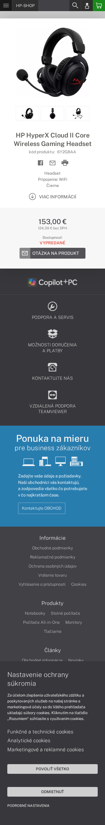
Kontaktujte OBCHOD (42, 508)
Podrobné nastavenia (28, 806)
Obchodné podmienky (52, 548)
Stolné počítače (65, 613)
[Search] (75, 5)
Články (52, 650)
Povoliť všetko (52, 768)
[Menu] (6, 5)
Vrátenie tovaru (52, 575)
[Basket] (99, 5)
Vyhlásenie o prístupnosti (42, 584)
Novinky (75, 660)
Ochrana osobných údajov (53, 566)
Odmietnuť (52, 791)
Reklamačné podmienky (52, 557)
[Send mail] (52, 163)
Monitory (73, 622)
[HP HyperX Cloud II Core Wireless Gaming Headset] (52, 62)
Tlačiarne (53, 631)
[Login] (87, 5)
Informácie (52, 538)
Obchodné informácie (42, 660)
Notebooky (35, 613)
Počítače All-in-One (41, 622)
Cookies (78, 584)
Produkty (52, 603)
